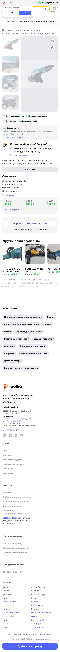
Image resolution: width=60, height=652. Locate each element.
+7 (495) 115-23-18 (13, 423)
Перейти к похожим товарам (30, 223)
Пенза (34, 616)
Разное (51, 317)
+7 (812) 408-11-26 (13, 430)
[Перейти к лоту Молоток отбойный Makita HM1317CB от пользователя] (12, 266)
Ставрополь (37, 627)
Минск (34, 609)
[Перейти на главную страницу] (12, 387)
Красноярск (37, 605)
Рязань (6, 623)
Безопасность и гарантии (16, 501)
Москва (6, 587)
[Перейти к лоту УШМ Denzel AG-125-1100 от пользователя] (35, 266)
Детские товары (12, 360)
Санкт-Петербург (40, 587)
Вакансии (8, 473)
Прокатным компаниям (15, 552)
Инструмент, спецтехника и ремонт (21, 30)
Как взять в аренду (13, 572)
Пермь (6, 620)
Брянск (6, 591)
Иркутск (7, 598)
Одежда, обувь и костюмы (33, 353)
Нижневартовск (11, 612)
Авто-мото (9, 346)
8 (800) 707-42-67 (13, 413)
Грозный (7, 594)
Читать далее (8, 195)
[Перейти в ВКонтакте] (4, 435)
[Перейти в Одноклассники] (10, 435)
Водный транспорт (44, 339)
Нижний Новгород (41, 612)
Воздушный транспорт (16, 339)
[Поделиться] (52, 47)
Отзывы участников (13, 464)
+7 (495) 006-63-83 (13, 421)
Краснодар (8, 605)
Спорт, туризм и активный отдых (21, 324)
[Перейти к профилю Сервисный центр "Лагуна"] (5, 145)
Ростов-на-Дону (39, 620)
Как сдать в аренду (13, 543)
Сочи (5, 627)
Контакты (8, 455)
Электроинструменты (42, 33)
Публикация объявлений (16, 548)
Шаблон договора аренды (16, 497)
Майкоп (6, 609)
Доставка (7, 492)
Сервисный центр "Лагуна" (28, 144)
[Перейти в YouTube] (21, 435)
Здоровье (9, 353)
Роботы (8, 331)
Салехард (36, 623)
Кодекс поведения (13, 506)
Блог (5, 451)
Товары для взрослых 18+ (33, 346)
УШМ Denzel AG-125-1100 (34, 270)
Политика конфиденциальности (14, 512)
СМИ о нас (8, 468)
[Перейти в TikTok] (16, 435)
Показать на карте (13, 137)
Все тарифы (10, 209)
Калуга (34, 601)
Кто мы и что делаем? (14, 459)
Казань (34, 598)
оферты (48, 634)
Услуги (47, 324)
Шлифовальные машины (15, 33)
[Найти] (46, 9)
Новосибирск (10, 616)
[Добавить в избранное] (52, 41)
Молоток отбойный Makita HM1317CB (12, 270)
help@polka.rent (11, 518)
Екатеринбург (38, 594)
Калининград (9, 601)
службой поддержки (27, 286)
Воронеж (36, 591)
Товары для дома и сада (29, 331)
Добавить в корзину (30, 646)
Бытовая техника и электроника (21, 368)
